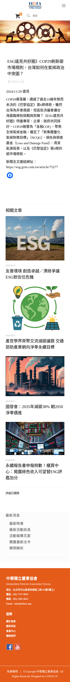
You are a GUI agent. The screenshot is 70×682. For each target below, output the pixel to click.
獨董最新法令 (20, 542)
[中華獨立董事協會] (35, 5)
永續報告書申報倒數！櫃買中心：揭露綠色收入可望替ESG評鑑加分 (34, 471)
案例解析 (16, 548)
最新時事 (16, 523)
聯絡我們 (11, 636)
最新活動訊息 (20, 530)
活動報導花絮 (20, 536)
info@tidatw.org (22, 603)
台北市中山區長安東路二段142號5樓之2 (34, 589)
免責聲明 (12, 671)
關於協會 (11, 621)
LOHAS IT (51, 676)
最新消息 (13, 515)
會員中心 (11, 631)
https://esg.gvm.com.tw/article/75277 (32, 167)
